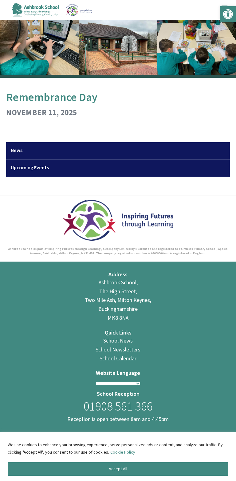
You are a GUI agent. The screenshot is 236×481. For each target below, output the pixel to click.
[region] (118, 456)
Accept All (118, 469)
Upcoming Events (30, 167)
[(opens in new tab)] (118, 220)
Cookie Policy (122, 452)
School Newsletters (118, 350)
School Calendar (118, 359)
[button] (228, 14)
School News (118, 341)
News (16, 150)
